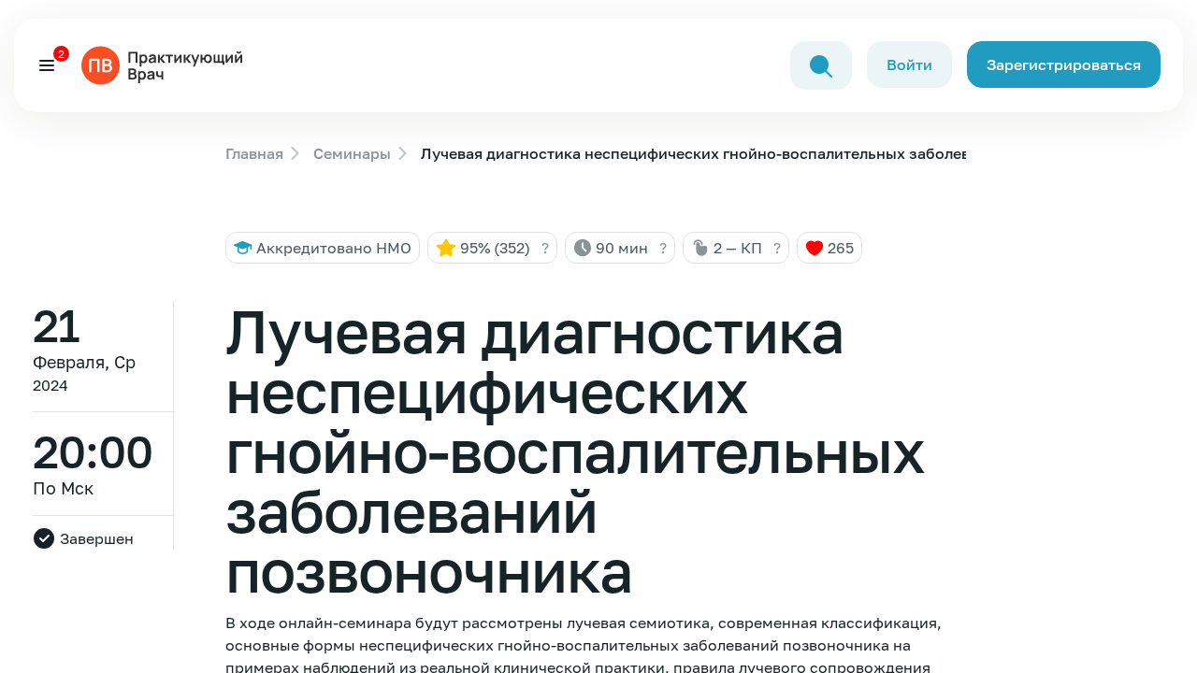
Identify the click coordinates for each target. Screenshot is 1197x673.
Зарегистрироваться (1064, 64)
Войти (909, 64)
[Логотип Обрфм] (165, 63)
